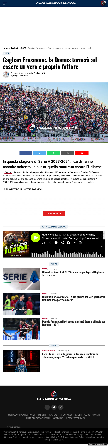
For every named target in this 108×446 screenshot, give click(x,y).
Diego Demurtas (20, 76)
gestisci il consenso (14, 426)
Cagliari (8, 172)
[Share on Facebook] (26, 153)
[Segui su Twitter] (54, 407)
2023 (23, 48)
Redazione (53, 414)
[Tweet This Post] (40, 153)
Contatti (42, 414)
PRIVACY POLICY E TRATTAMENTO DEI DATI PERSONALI (80, 414)
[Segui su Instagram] (60, 407)
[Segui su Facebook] (47, 407)
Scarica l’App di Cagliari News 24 (21, 414)
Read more (53, 214)
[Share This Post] (54, 153)
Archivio (15, 48)
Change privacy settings (97, 444)
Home (6, 48)
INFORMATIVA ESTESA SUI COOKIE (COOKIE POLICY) (44, 418)
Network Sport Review (75, 418)
